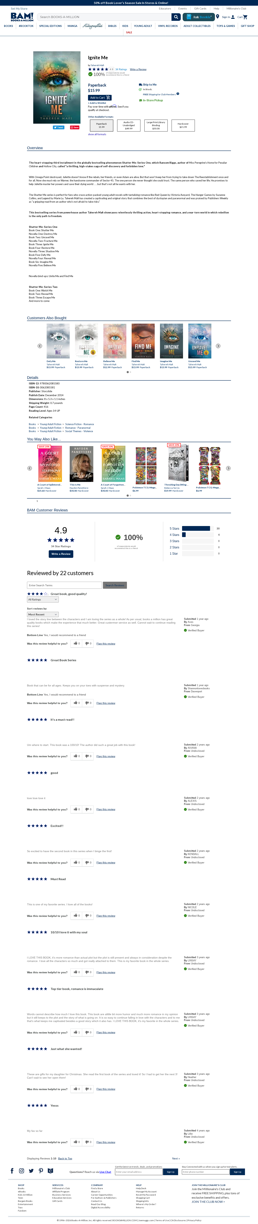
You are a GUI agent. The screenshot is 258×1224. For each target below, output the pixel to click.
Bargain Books (25, 1201)
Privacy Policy (194, 1220)
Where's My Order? (146, 1204)
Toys (20, 1207)
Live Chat (105, 1171)
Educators (165, 8)
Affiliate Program (61, 1191)
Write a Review (138, 69)
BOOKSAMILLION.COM (124, 1220)
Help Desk (141, 1188)
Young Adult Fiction (50, 424)
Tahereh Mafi (97, 65)
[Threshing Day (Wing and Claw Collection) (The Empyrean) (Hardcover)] (178, 463)
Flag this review (106, 643)
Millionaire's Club (236, 8)
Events (182, 8)
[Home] (21, 17)
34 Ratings (121, 69)
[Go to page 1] (128, 372)
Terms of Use (162, 1220)
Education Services (62, 1197)
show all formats (97, 134)
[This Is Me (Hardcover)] (81, 464)
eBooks (22, 1191)
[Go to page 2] (130, 372)
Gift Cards (200, 8)
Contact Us (96, 1201)
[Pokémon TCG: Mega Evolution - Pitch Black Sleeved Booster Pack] (210, 466)
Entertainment (25, 1204)
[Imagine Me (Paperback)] (171, 341)
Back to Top (65, 1158)
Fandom (22, 1210)
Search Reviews (115, 585)
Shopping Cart (143, 1197)
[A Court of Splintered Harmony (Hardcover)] (50, 464)
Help (216, 8)
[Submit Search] (176, 17)
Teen (20, 1197)
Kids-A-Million (25, 1194)
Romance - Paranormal (77, 427)
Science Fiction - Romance (79, 424)
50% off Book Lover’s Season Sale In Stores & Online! (131, 3)
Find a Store (97, 1188)
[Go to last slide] (40, 346)
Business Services (61, 1194)
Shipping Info (142, 1201)
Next (176, 1158)
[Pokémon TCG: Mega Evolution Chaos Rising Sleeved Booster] (146, 466)
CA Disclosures (178, 1220)
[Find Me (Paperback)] (143, 341)
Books (32, 424)
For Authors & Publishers (104, 1197)
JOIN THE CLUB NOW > (208, 1201)
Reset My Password (146, 1194)
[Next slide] (218, 346)
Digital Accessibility (100, 1207)
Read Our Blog (98, 1204)
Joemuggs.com (146, 1220)
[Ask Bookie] (199, 17)
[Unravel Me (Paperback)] (199, 341)
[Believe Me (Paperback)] (114, 341)
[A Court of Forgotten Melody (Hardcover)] (113, 464)
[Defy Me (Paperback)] (58, 341)
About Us (95, 1191)
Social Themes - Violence (79, 431)
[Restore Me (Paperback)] (86, 341)
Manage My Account (146, 1191)
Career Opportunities (102, 1194)
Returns (140, 1207)
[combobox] (111, 17)
